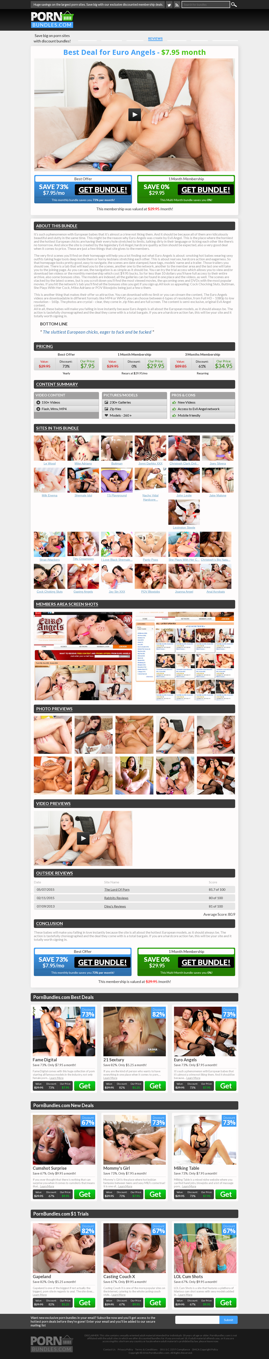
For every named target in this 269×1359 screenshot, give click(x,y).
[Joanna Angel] (184, 576)
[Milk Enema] (49, 480)
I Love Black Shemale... (117, 559)
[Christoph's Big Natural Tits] (215, 544)
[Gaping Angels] (83, 576)
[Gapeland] (64, 1248)
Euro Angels (185, 1059)
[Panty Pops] (150, 544)
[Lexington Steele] (184, 512)
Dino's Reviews (115, 906)
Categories (111, 38)
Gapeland (42, 1276)
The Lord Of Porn (116, 889)
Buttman (117, 463)
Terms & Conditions (146, 1349)
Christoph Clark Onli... (184, 463)
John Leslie (184, 495)
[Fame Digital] (64, 1031)
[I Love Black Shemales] (117, 544)
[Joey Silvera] (217, 448)
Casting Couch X (119, 1276)
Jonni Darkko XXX (150, 463)
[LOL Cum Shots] (205, 1248)
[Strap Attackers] (49, 544)
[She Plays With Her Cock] (184, 544)
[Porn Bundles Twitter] (169, 4)
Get (84, 1085)
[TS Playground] (117, 480)
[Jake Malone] (217, 480)
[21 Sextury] (134, 1031)
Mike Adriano (83, 463)
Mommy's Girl (116, 1168)
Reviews (155, 38)
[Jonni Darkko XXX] (150, 448)
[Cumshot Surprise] (64, 1140)
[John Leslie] (184, 480)
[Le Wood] (49, 448)
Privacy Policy (125, 1349)
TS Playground (117, 495)
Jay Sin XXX (117, 591)
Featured (135, 38)
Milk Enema (49, 495)
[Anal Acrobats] (215, 576)
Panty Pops (150, 559)
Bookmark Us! (225, 38)
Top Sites (199, 38)
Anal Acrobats (216, 591)
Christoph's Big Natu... (216, 559)
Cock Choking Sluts (50, 591)
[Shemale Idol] (83, 480)
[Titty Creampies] (83, 544)
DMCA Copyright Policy (205, 1349)
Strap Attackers (50, 559)
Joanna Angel (184, 591)
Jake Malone (217, 495)
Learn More (56, 1078)
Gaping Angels (83, 591)
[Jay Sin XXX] (117, 576)
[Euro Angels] (205, 1031)
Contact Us (109, 1349)
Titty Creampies (83, 558)
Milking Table (186, 1168)
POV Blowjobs (150, 591)
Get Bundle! (103, 189)
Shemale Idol (83, 495)
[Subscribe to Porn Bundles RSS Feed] (177, 4)
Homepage (87, 38)
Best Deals (176, 38)
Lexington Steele (184, 527)
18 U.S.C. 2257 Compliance (175, 1349)
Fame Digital (45, 1059)
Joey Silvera (218, 463)
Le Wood (50, 463)
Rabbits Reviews (116, 898)
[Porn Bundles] (52, 19)
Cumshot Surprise (50, 1168)
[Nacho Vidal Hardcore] (150, 480)
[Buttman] (117, 448)
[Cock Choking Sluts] (49, 576)
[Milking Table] (205, 1140)
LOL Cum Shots (188, 1276)
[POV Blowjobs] (150, 576)
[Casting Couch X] (134, 1248)
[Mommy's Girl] (134, 1140)
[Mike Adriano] (83, 448)
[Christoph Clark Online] (184, 448)
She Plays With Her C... (184, 559)
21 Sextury (113, 1059)
